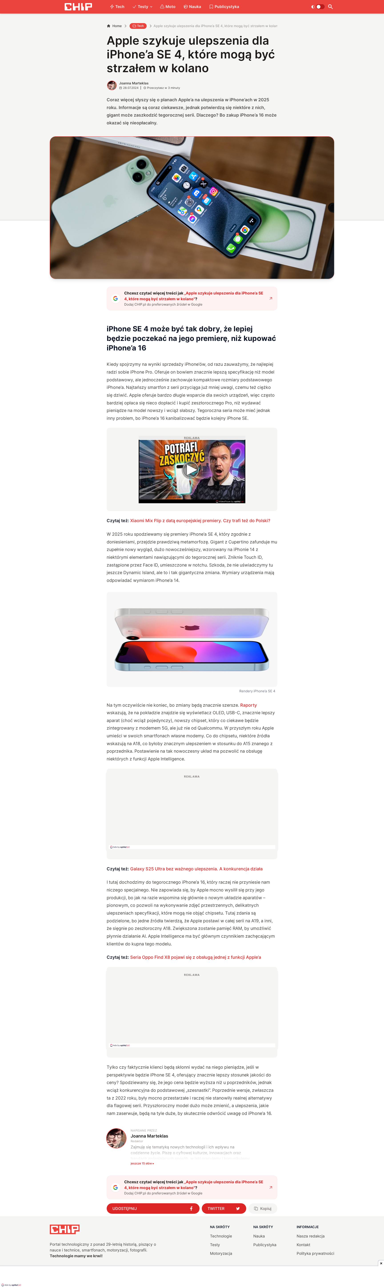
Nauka (195, 6)
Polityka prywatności (315, 1253)
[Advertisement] (192, 812)
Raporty (248, 705)
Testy (143, 6)
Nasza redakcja (311, 1236)
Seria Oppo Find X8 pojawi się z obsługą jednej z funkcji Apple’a (195, 957)
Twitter (216, 1208)
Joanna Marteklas (133, 83)
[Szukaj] (330, 7)
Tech (119, 6)
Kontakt (303, 1244)
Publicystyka (227, 6)
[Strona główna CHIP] (78, 7)
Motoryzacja (221, 1253)
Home (117, 26)
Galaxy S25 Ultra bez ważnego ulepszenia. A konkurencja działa (196, 868)
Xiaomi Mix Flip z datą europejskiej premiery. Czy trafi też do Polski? (200, 520)
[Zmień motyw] (318, 6)
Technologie (221, 1236)
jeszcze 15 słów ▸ (142, 1163)
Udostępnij (124, 1208)
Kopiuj (265, 1208)
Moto (171, 6)
